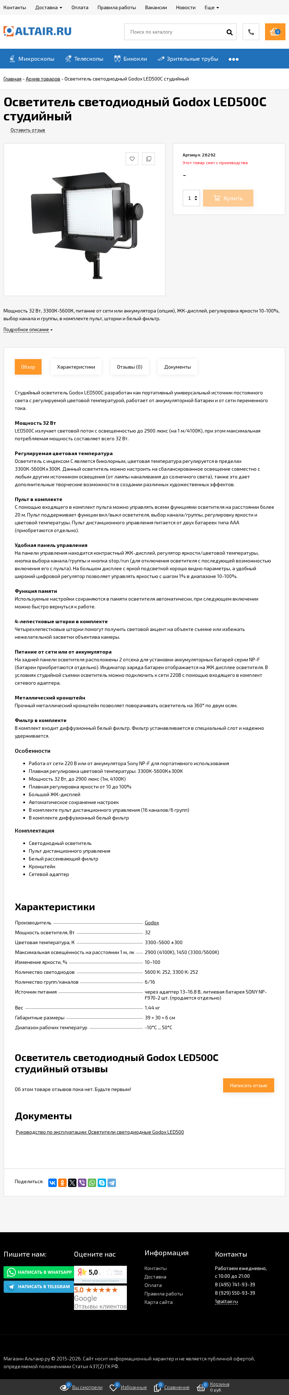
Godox (152, 922)
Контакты (155, 1268)
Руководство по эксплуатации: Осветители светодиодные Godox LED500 (100, 1132)
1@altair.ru (226, 1301)
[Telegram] (111, 1183)
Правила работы (163, 1293)
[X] (72, 1183)
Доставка (155, 1277)
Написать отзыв (248, 1085)
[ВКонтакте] (52, 1183)
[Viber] (82, 1183)
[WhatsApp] (92, 1183)
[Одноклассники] (62, 1183)
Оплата (153, 1285)
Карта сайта (158, 1302)
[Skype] (102, 1183)
